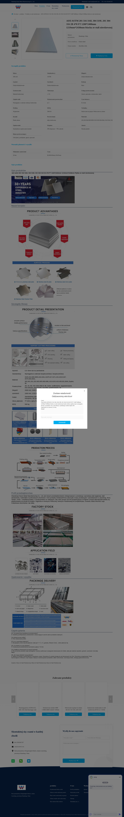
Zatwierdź (62, 422)
